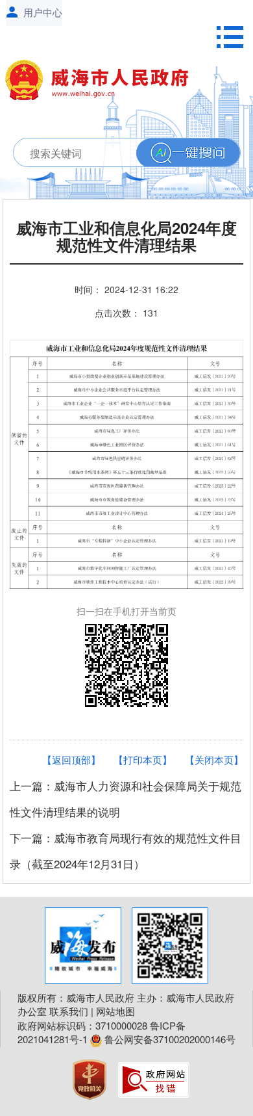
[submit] (188, 153)
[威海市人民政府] (102, 82)
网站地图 (115, 1011)
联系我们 (68, 1011)
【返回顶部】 (71, 759)
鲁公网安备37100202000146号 (168, 1039)
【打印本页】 (143, 759)
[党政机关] (91, 1078)
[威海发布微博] (83, 945)
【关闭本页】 (214, 759)
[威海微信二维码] (170, 945)
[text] (114, 153)
